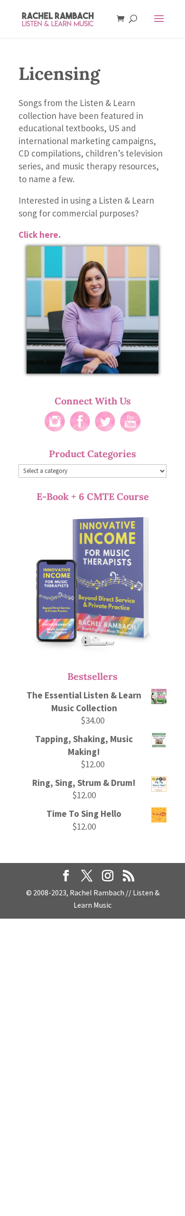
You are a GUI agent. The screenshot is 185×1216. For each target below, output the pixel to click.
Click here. (39, 234)
